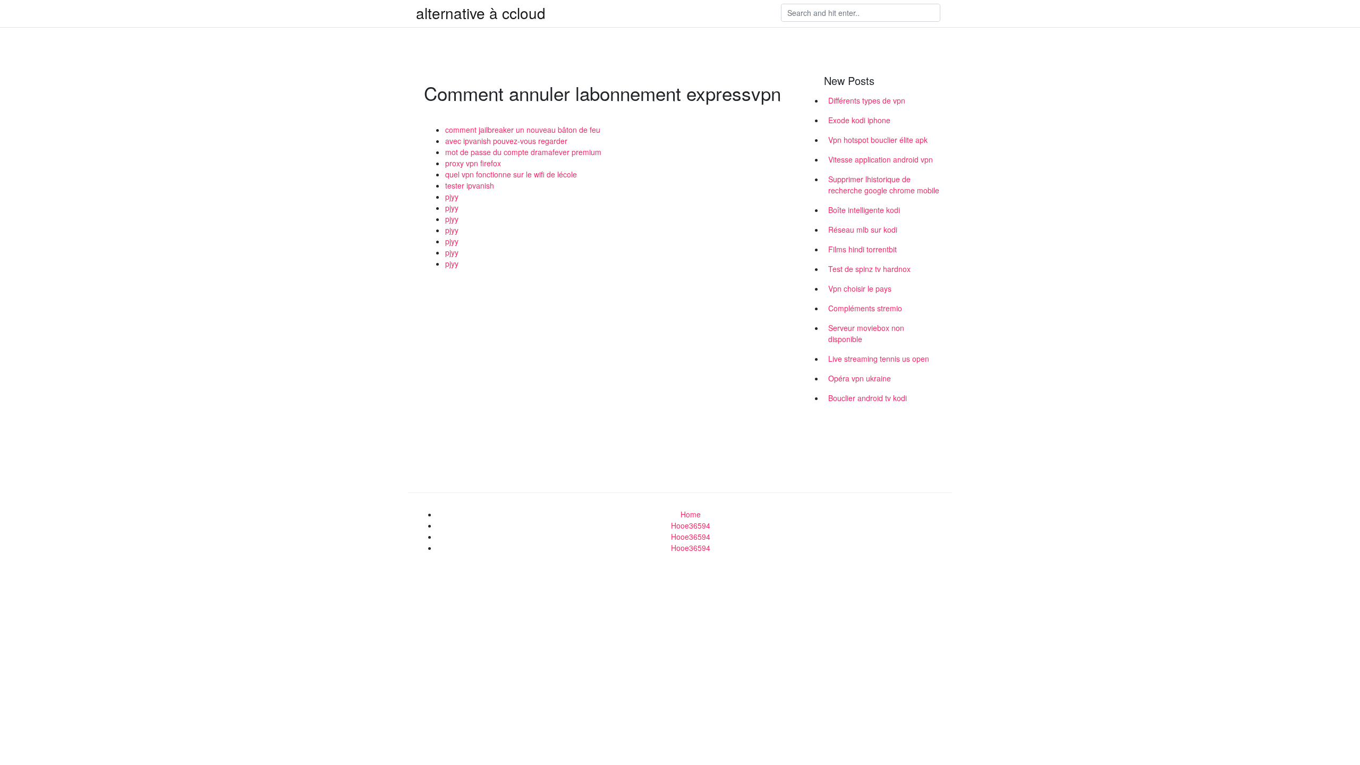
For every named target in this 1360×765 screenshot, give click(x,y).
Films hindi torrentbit (862, 249)
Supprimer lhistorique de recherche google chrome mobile (883, 185)
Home (691, 514)
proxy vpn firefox (473, 163)
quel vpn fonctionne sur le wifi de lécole (511, 174)
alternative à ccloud (481, 12)
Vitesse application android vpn (880, 159)
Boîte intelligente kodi (864, 210)
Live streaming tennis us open (878, 358)
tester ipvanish (469, 185)
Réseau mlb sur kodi (862, 229)
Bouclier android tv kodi (867, 398)
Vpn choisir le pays (859, 288)
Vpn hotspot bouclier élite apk (878, 139)
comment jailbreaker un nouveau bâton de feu (522, 129)
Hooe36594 (690, 525)
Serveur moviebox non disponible (866, 333)
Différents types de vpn (866, 100)
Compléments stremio (865, 308)
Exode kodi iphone (859, 120)
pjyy (451, 196)
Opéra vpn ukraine (859, 378)
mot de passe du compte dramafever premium (523, 152)
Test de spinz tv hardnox (869, 269)
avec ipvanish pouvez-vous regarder (506, 140)
